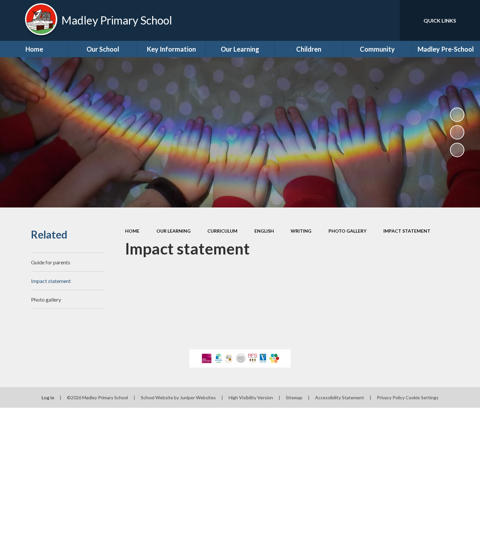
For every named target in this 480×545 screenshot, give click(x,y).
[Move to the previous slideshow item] (457, 132)
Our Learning (173, 231)
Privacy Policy (391, 397)
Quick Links (440, 20)
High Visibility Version (251, 397)
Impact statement (406, 231)
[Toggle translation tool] (365, 20)
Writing (301, 231)
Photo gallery (347, 231)
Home (132, 231)
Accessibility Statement (339, 397)
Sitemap (294, 397)
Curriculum (222, 231)
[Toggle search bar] (388, 20)
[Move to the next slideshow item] (457, 150)
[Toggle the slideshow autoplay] (457, 114)
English (264, 231)
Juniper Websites (198, 397)
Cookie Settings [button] (422, 397)
